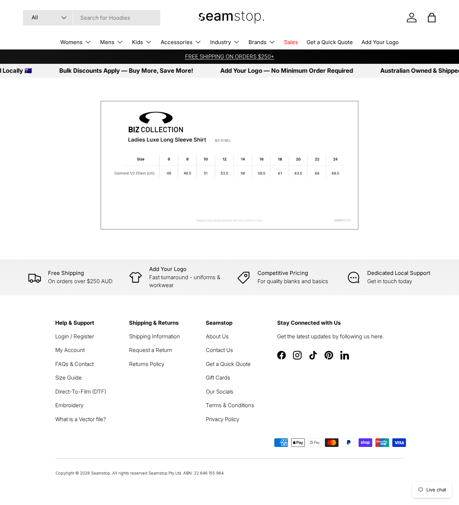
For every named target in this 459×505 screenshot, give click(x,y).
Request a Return (150, 350)
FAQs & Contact (74, 364)
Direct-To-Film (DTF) (80, 391)
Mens (107, 42)
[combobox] (91, 17)
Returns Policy (146, 364)
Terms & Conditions (230, 405)
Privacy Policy (222, 419)
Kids (137, 42)
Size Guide (68, 377)
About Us (217, 336)
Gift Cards (218, 377)
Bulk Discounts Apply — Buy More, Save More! (120, 70)
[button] (432, 17)
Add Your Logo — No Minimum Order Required (280, 70)
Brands (257, 42)
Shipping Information (154, 336)
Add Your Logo (380, 42)
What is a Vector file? (80, 419)
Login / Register (74, 336)
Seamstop (100, 473)
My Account (70, 350)
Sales (291, 42)
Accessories (177, 42)
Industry (220, 42)
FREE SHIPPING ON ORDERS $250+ (229, 56)
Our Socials (219, 391)
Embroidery (69, 405)
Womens (71, 42)
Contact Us (219, 350)
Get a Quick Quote (330, 42)
